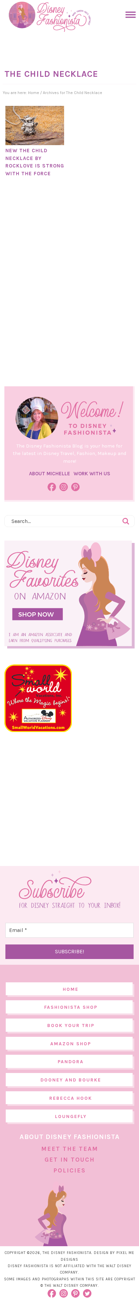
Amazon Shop (70, 1044)
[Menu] (129, 15)
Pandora (71, 1062)
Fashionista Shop (71, 1007)
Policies (69, 1170)
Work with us (92, 474)
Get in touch (70, 1159)
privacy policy (82, 1287)
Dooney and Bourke (70, 1080)
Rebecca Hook (70, 1098)
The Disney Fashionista (49, 17)
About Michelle (49, 474)
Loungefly (71, 1116)
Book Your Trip (70, 1025)
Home (71, 989)
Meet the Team (69, 1148)
